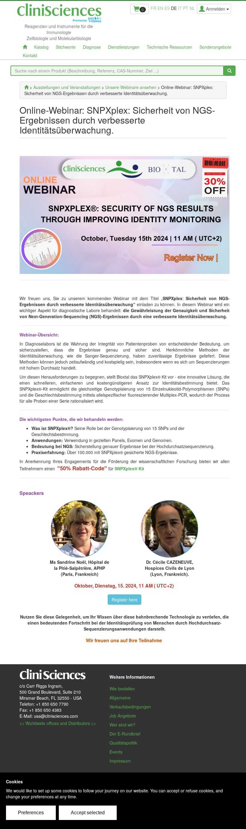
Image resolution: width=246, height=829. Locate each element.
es (167, 8)
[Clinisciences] (26, 87)
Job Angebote (123, 716)
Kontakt (30, 55)
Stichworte (66, 47)
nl (192, 8)
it (180, 8)
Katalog (41, 47)
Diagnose (92, 47)
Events (116, 752)
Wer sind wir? (122, 725)
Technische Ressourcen (169, 47)
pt (185, 8)
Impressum (120, 761)
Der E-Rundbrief (125, 734)
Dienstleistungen (124, 47)
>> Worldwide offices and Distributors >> (58, 723)
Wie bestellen (122, 689)
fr (153, 8)
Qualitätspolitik (123, 743)
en (160, 8)
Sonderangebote (215, 47)
